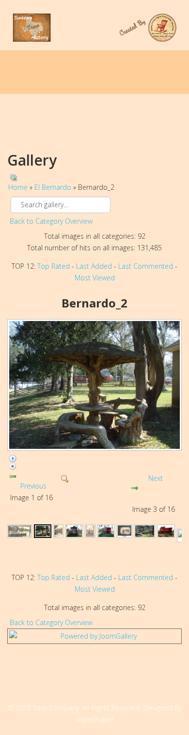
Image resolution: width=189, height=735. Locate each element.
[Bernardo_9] (165, 531)
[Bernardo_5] (90, 531)
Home (18, 187)
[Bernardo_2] (42, 531)
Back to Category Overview (51, 221)
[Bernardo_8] (144, 531)
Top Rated (53, 266)
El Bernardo (52, 187)
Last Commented (145, 266)
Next (155, 478)
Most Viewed (95, 277)
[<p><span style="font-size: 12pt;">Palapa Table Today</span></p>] (94, 385)
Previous (33, 485)
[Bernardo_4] (74, 531)
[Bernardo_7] (125, 531)
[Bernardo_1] (19, 531)
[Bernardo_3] (58, 531)
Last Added (94, 266)
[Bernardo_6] (106, 531)
